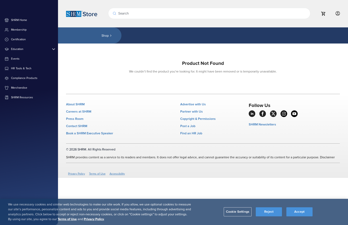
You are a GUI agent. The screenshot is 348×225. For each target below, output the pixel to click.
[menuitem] (29, 20)
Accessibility (117, 173)
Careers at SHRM (78, 112)
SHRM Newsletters (262, 124)
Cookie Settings (237, 212)
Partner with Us (191, 112)
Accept (299, 212)
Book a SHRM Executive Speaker (89, 133)
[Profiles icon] (338, 13)
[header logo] (81, 14)
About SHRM (75, 104)
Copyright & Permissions (198, 119)
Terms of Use (97, 173)
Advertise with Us (193, 104)
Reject (268, 212)
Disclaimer (327, 157)
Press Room (74, 119)
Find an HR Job (191, 133)
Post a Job (187, 126)
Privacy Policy (76, 173)
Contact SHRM (76, 126)
